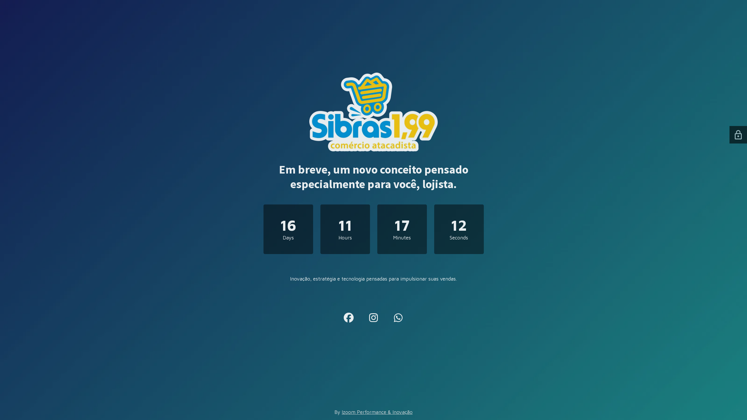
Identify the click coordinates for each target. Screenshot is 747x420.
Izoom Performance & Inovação (377, 412)
